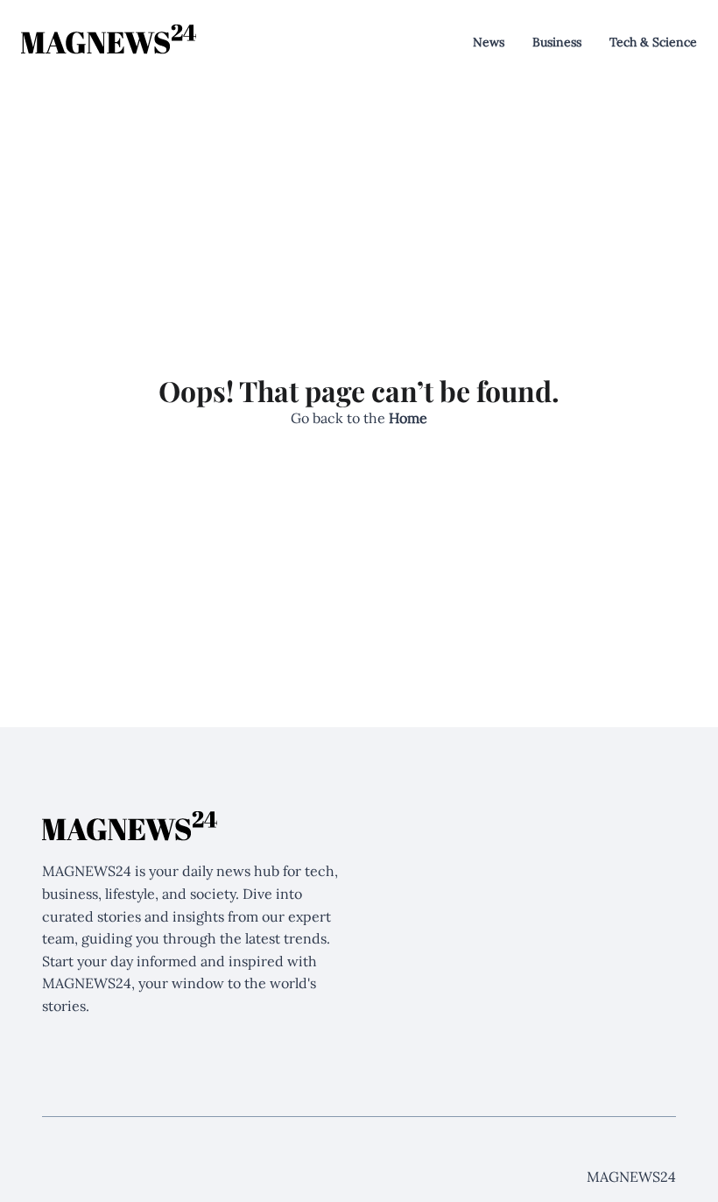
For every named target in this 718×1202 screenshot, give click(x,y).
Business (556, 42)
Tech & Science (653, 42)
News (488, 42)
